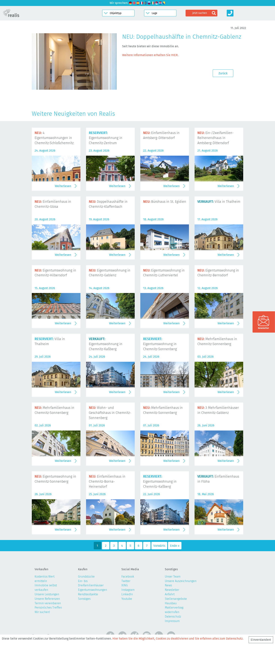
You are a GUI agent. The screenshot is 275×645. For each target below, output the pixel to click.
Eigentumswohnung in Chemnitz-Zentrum (105, 138)
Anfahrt (170, 594)
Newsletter (172, 590)
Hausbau (171, 603)
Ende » (174, 545)
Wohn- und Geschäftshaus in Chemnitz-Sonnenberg (110, 413)
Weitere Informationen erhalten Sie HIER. (150, 55)
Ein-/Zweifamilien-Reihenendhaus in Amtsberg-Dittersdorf (215, 138)
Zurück (223, 73)
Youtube (126, 599)
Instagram (128, 590)
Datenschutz (173, 616)
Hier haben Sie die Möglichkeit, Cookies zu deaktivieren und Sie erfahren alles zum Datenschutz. (177, 638)
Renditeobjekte (88, 594)
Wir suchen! (42, 612)
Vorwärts (159, 545)
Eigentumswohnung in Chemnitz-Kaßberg (105, 344)
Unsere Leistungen (47, 594)
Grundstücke (86, 576)
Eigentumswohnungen (92, 590)
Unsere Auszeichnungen (180, 581)
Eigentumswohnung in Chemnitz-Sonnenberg (160, 344)
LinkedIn (127, 594)
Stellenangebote (176, 599)
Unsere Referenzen (47, 599)
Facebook (127, 576)
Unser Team (173, 576)
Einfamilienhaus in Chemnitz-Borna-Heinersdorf (107, 481)
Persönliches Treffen (48, 607)
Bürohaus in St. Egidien (164, 202)
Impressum (172, 621)
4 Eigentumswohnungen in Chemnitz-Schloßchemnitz (54, 138)
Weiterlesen (63, 186)
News (168, 585)
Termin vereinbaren (48, 603)
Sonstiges (84, 599)
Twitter (125, 581)
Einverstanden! (261, 639)
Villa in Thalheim (218, 202)
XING (124, 585)
